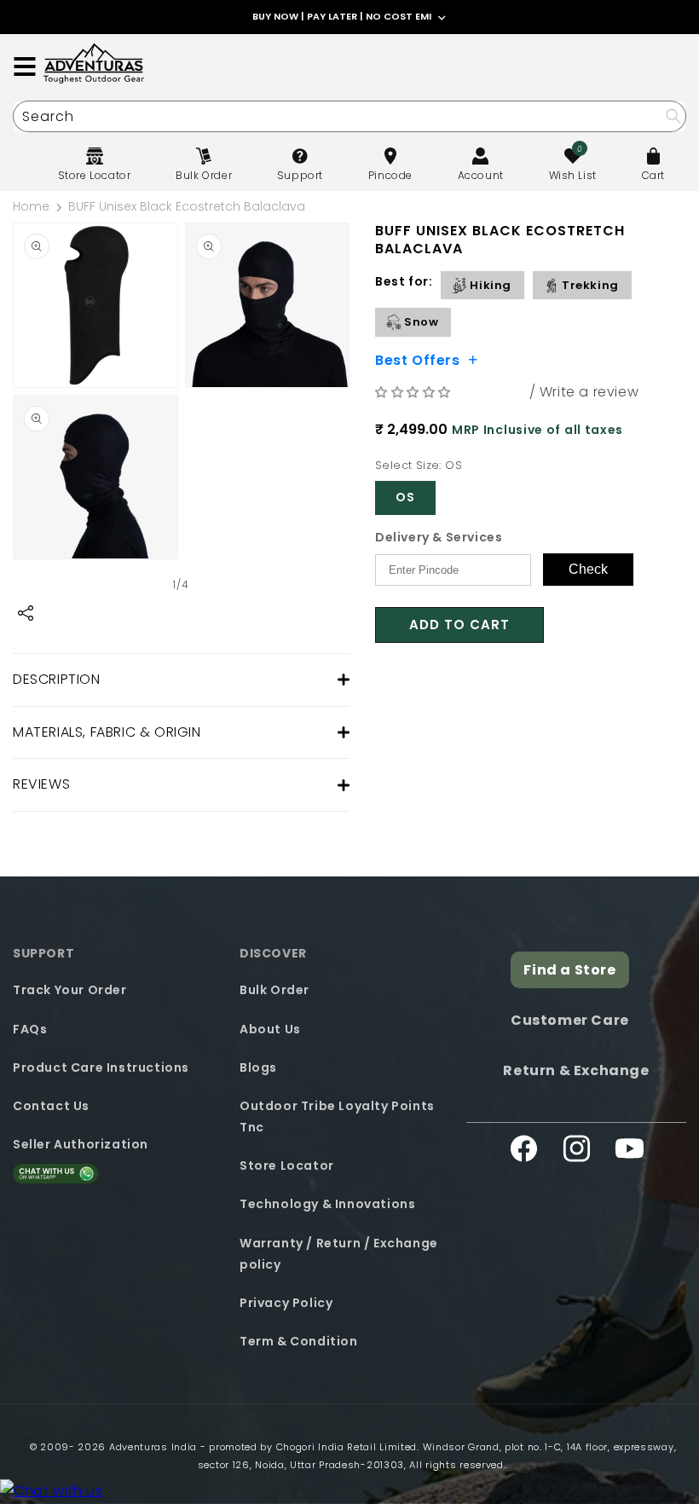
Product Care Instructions (101, 1067)
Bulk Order (274, 989)
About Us (270, 1029)
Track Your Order (70, 989)
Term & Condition (299, 1341)
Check (588, 569)
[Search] (673, 115)
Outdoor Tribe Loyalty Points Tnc (337, 1116)
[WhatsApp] (51, 1491)
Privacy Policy (286, 1302)
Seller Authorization (80, 1144)
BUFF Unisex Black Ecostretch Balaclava (186, 206)
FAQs (30, 1029)
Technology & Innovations (327, 1203)
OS (405, 497)
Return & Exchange (576, 1070)
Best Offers (417, 358)
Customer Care (570, 1020)
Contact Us (51, 1105)
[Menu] (25, 66)
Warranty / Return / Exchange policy (339, 1254)
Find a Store (569, 970)
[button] (415, 392)
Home (31, 206)
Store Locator (287, 1165)
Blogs (258, 1067)
